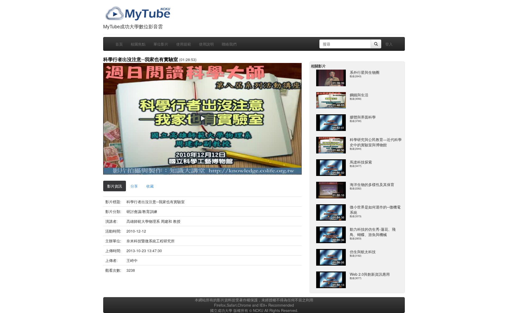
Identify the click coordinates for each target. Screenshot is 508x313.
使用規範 (183, 44)
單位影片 (160, 44)
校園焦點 (138, 44)
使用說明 (206, 44)
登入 (389, 44)
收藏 (150, 186)
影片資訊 (114, 186)
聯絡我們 (229, 44)
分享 (134, 186)
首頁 (119, 44)
